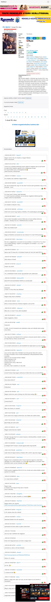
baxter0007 (20, 183)
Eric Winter (29, 61)
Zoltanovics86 (20, 443)
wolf (18, 370)
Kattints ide (20, 102)
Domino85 (19, 569)
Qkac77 (18, 562)
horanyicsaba (20, 232)
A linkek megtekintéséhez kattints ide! (25, 124)
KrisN (18, 301)
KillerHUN (18, 420)
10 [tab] (31, 117)
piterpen (19, 343)
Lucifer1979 (20, 377)
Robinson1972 (20, 278)
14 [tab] (45, 117)
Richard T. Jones (35, 60)
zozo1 (18, 216)
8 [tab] (25, 112)
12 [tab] (38, 117)
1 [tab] (5, 112)
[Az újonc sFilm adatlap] (29, 41)
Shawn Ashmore (30, 57)
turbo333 (19, 225)
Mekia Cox (32, 66)
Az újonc (7, 27)
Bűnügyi (32, 50)
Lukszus (19, 175)
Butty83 (19, 285)
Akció (27, 50)
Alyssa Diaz (37, 63)
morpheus (19, 294)
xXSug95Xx (19, 493)
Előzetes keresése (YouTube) (33, 73)
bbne (18, 476)
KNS (18, 164)
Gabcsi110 (19, 191)
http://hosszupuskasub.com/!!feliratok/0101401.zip (17, 555)
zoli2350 (18, 545)
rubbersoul (19, 308)
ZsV (18, 249)
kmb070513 (19, 450)
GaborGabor (19, 239)
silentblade (20, 209)
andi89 (18, 322)
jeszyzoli (18, 263)
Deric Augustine (43, 68)
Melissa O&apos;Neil (40, 65)
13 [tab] (41, 117)
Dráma (36, 50)
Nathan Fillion (33, 58)
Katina (17, 577)
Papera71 (18, 155)
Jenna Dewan (43, 61)
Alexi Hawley (29, 53)
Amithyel (19, 334)
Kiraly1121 (18, 405)
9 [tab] (28, 117)
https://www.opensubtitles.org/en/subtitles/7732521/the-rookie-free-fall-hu (23, 505)
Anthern (19, 516)
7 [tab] (22, 112)
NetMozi (3, 2)
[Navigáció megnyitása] (48, 2)
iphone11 (19, 315)
